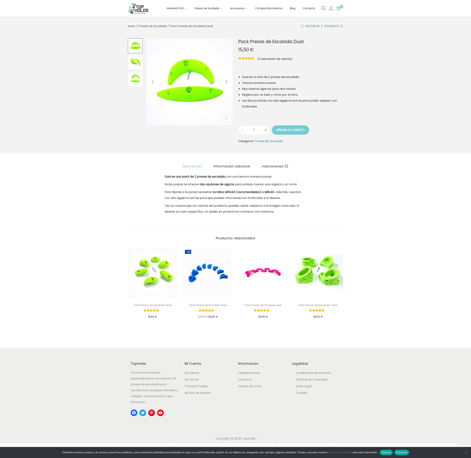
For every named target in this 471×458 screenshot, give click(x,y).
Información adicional (232, 166)
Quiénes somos (249, 373)
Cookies (301, 393)
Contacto (245, 379)
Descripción (192, 166)
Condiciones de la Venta (313, 373)
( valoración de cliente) (275, 59)
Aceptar (386, 452)
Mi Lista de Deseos (198, 393)
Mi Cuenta (192, 373)
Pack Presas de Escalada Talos (318, 305)
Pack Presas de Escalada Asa (263, 305)
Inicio (131, 26)
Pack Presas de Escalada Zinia (208, 305)
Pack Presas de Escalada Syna (153, 305)
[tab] (192, 166)
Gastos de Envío (250, 386)
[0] (338, 8)
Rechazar (401, 452)
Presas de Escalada (153, 26)
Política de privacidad (340, 452)
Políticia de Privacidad (311, 379)
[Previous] (152, 81)
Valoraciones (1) (275, 166)
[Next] (226, 81)
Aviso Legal (304, 386)
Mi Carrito (192, 379)
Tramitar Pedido (196, 386)
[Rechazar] (466, 452)
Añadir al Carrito (290, 130)
